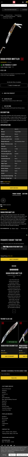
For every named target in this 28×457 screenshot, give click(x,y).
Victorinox (4, 420)
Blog (3, 396)
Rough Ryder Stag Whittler (9, 346)
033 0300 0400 (6, 440)
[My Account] (23, 2)
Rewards (4, 403)
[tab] (16, 194)
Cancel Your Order (6, 410)
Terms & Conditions (7, 408)
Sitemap (4, 404)
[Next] (14, 311)
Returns (4, 392)
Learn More (11, 75)
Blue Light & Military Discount (9, 399)
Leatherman (5, 423)
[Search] (25, 5)
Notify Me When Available (14, 82)
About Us (4, 401)
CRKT (3, 425)
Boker (3, 421)
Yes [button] (10, 228)
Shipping (4, 390)
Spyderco (4, 416)
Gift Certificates (6, 397)
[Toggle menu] (2, 2)
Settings (4, 455)
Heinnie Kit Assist (6, 388)
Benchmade (5, 418)
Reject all (12, 455)
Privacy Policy (5, 406)
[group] (14, 182)
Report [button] (13, 228)
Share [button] (17, 228)
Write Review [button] (14, 188)
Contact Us (5, 394)
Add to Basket (14, 259)
